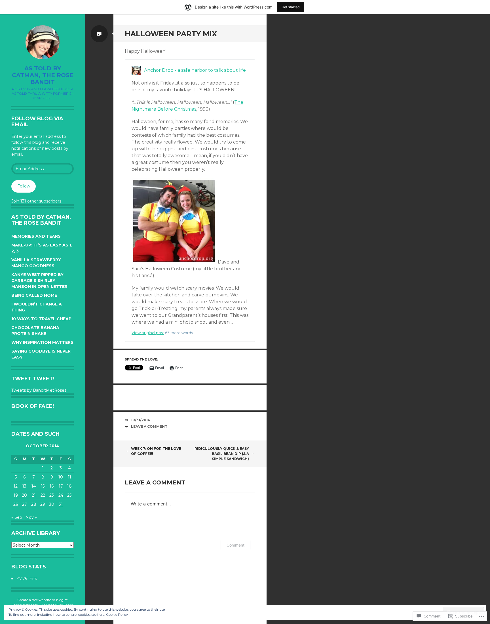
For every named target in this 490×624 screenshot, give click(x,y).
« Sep (16, 517)
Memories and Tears (36, 236)
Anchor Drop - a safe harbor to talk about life (195, 70)
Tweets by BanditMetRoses (38, 390)
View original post (148, 333)
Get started (291, 7)
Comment (235, 545)
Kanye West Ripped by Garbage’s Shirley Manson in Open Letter (39, 280)
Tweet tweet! (32, 379)
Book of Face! (32, 406)
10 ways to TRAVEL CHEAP (41, 318)
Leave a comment (149, 426)
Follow (23, 186)
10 (60, 477)
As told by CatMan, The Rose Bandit (42, 75)
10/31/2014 (140, 420)
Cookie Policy (117, 614)
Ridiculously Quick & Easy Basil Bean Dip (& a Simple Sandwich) (222, 453)
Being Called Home (34, 295)
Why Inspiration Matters (42, 342)
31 (61, 504)
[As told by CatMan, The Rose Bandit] (42, 42)
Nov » (31, 517)
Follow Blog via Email (37, 121)
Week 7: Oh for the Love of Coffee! (156, 451)
